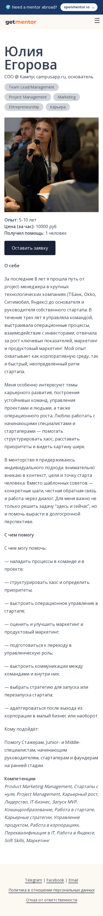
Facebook (55, 880)
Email (73, 880)
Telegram (33, 880)
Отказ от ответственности (51, 899)
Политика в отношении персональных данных (51, 890)
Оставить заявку (30, 248)
